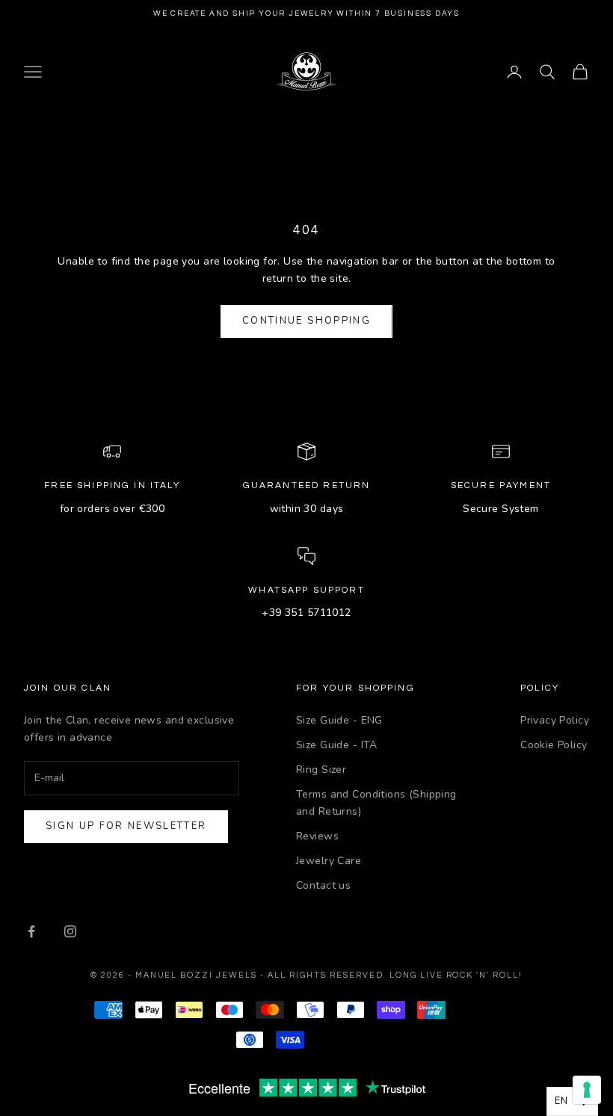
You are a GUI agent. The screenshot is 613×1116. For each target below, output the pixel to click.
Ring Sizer (321, 769)
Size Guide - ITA (337, 745)
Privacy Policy (554, 720)
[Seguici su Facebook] (31, 931)
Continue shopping (306, 320)
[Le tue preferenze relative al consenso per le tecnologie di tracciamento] (587, 1090)
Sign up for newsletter (126, 826)
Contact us (323, 885)
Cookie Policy (553, 745)
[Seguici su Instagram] (70, 931)
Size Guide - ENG (339, 720)
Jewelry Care (328, 861)
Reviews (317, 836)
